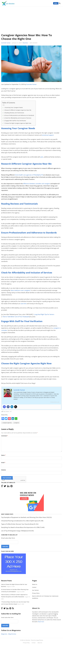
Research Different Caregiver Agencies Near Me (18, 110)
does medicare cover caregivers (21, 290)
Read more (41, 621)
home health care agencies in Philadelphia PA (29, 175)
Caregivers (16, 422)
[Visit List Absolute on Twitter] (5, 486)
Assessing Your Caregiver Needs (14, 107)
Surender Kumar (5, 43)
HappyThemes (39, 640)
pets (42, 157)
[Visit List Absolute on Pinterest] (11, 486)
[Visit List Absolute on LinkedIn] (8, 486)
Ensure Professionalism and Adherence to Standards (19, 115)
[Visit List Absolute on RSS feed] (13, 608)
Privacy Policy (35, 593)
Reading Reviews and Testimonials (14, 113)
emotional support (48, 135)
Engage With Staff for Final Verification (15, 120)
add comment (33, 43)
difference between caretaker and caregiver (36, 183)
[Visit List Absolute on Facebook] (2, 486)
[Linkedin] (11, 406)
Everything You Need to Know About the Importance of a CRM (20, 527)
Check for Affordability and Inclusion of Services (18, 118)
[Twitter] (15, 406)
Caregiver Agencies (7, 422)
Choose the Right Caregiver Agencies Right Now (18, 123)
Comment (4, 436)
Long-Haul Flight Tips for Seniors (44, 314)
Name (3, 455)
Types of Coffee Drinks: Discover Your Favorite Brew (17, 524)
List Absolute (27, 640)
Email (3, 462)
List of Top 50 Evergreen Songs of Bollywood (14, 531)
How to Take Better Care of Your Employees (16, 317)
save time (23, 303)
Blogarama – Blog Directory (8, 634)
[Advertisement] (31, 18)
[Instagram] (4, 406)
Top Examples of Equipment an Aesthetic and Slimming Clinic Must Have (23, 517)
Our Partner (35, 590)
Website (3, 470)
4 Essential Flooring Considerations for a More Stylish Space (19, 521)
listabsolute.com (54, 402)
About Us (34, 584)
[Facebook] (8, 406)
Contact (34, 587)
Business (25, 43)
